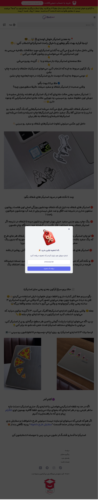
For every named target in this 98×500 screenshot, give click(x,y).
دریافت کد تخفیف (49, 268)
